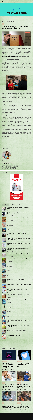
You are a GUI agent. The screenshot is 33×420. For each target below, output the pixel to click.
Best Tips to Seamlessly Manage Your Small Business (16, 330)
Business (18, 382)
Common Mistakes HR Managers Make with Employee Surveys (18, 315)
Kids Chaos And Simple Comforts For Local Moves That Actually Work (23, 386)
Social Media (4, 361)
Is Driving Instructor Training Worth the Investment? (16, 310)
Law (3, 24)
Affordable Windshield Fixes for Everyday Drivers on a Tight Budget (18, 269)
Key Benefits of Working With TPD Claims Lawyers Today (17, 233)
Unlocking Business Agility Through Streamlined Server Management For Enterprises (9, 406)
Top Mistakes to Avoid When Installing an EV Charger (16, 279)
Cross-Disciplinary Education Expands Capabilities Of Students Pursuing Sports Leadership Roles (18, 213)
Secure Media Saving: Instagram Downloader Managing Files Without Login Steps (7, 365)
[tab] (5, 205)
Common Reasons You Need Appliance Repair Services (16, 228)
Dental (3, 382)
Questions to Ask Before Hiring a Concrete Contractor (16, 274)
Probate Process (7, 138)
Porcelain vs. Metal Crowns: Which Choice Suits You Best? (8, 386)
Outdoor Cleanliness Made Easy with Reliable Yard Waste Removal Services (23, 406)
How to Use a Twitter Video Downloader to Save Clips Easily (23, 365)
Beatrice (5, 30)
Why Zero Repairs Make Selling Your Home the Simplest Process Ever (19, 284)
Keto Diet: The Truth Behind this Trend (13, 335)
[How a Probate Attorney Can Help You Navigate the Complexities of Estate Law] (16, 38)
